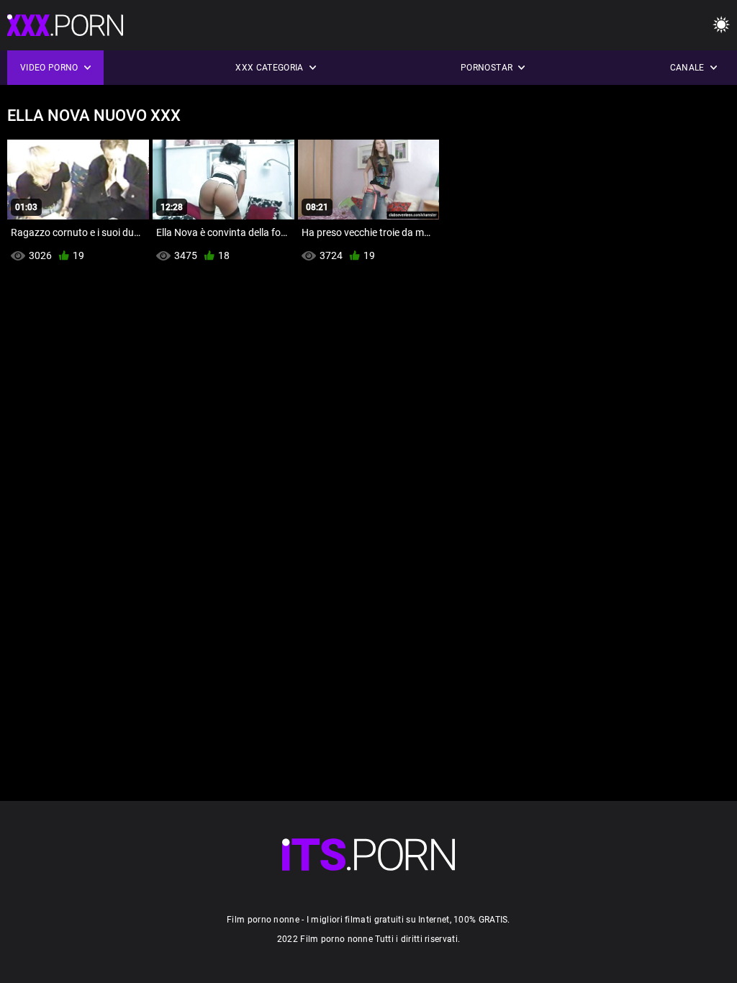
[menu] (721, 26)
